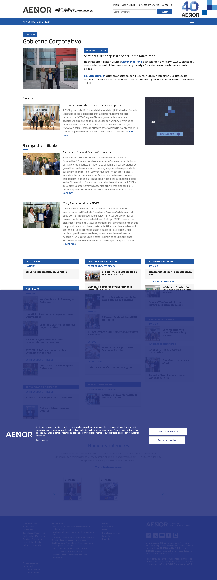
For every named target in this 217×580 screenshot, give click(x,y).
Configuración (43, 440)
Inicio (116, 4)
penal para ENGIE (81, 203)
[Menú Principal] (192, 21)
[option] (169, 121)
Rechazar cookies (167, 440)
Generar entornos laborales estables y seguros (92, 105)
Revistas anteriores (148, 4)
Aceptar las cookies (168, 431)
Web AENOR (128, 4)
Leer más (68, 193)
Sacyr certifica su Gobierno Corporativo (87, 152)
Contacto (167, 4)
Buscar (165, 11)
